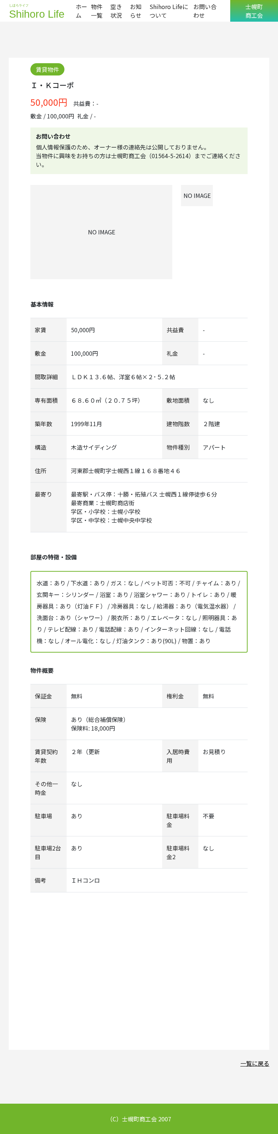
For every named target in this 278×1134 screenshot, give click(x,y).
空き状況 (116, 11)
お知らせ (136, 11)
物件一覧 (96, 11)
